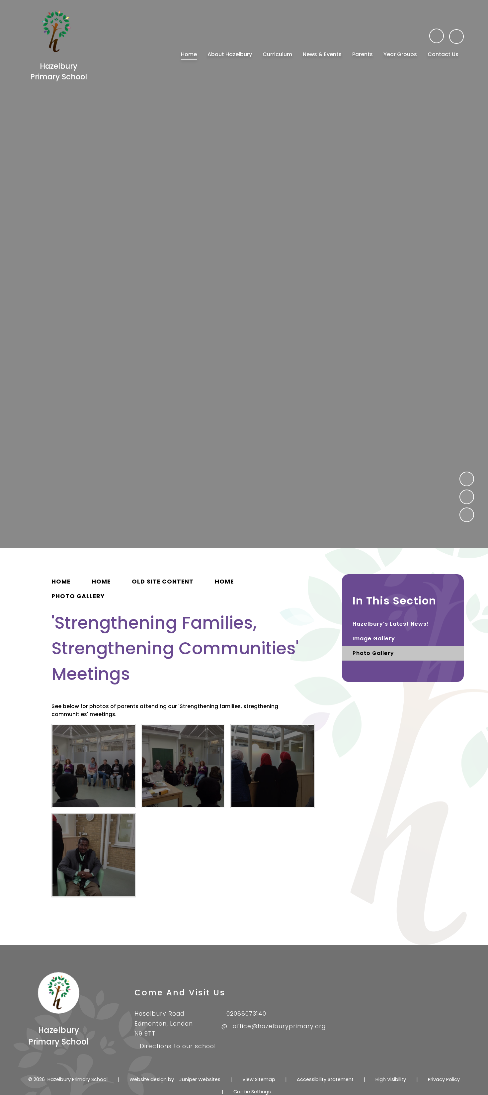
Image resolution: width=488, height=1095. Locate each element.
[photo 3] (183, 766)
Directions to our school (178, 1046)
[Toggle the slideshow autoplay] (466, 514)
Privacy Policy (444, 1079)
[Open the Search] (456, 36)
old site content (163, 582)
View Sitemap (258, 1079)
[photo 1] (93, 855)
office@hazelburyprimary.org (279, 1026)
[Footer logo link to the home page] (58, 1012)
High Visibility (390, 1079)
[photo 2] (272, 766)
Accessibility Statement (325, 1079)
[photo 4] (93, 766)
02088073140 (246, 1014)
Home (60, 582)
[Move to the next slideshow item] (466, 497)
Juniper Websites (199, 1079)
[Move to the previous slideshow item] (466, 479)
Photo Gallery (78, 596)
